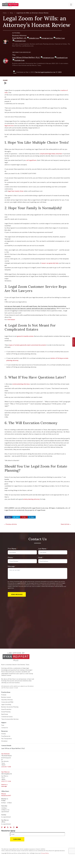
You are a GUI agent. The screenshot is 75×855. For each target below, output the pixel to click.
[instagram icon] (13, 827)
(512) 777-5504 (6, 781)
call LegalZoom (31, 160)
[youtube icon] (17, 827)
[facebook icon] (1, 827)
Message (11, 566)
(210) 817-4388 (6, 766)
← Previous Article (10, 524)
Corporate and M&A (7, 702)
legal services (9, 125)
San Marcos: (5, 772)
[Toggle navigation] (71, 4)
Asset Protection (6, 709)
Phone (10, 557)
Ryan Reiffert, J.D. (19, 38)
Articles (3, 733)
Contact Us (4, 727)
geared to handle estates (25, 336)
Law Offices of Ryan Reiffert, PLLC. (26, 57)
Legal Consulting (6, 704)
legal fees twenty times (16, 191)
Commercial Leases (7, 716)
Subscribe (17, 839)
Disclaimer (4, 741)
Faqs (2, 725)
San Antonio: (5, 754)
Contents (73, 342)
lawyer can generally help (49, 263)
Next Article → (66, 524)
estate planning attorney (31, 499)
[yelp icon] (7, 827)
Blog (11, 13)
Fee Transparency (6, 738)
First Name (12, 549)
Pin (24, 517)
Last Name (42, 549)
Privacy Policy (45, 853)
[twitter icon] (5, 827)
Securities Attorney (7, 699)
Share (9, 517)
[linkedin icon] (10, 827)
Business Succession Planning (9, 707)
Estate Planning (5, 711)
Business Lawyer (6, 697)
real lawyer (11, 319)
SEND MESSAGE (16, 594)
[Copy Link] (5, 83)
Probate (3, 695)
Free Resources (5, 736)
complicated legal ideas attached (50, 153)
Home (5, 13)
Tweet (17, 517)
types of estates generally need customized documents (27, 345)
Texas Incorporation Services (10, 719)
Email (40, 557)
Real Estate (4, 714)
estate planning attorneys (21, 384)
